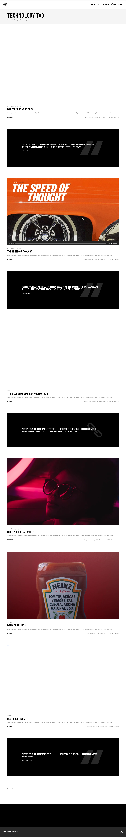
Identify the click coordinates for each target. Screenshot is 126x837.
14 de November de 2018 (102, 117)
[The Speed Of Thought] (63, 211)
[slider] (115, 243)
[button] (114, 69)
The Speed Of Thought (19, 251)
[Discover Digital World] (63, 491)
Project (19, 106)
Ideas (12, 106)
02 (12, 788)
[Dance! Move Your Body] (63, 69)
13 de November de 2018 (103, 540)
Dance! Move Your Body (20, 109)
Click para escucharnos (10, 832)
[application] (63, 243)
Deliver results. (16, 625)
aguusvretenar (89, 117)
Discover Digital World (20, 532)
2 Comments (115, 117)
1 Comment (115, 259)
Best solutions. (16, 718)
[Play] (9, 243)
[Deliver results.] (63, 585)
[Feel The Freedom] (63, 148)
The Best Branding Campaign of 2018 (27, 393)
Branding (9, 622)
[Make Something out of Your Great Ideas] (63, 290)
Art (8, 106)
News (9, 391)
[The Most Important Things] (63, 757)
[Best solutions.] (63, 678)
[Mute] (112, 243)
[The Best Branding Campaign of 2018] (63, 353)
